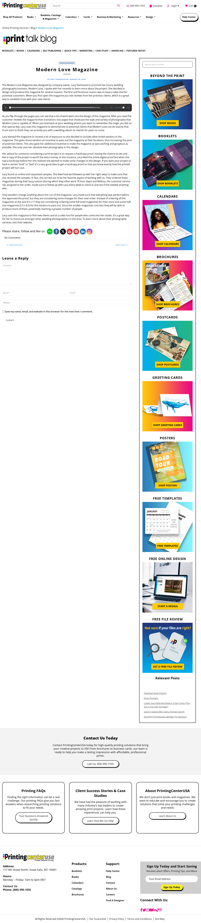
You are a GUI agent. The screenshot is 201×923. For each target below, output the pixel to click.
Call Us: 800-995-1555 (100, 764)
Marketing (86, 50)
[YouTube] (151, 910)
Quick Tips (70, 50)
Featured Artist (136, 50)
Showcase (117, 50)
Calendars (33, 50)
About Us (111, 888)
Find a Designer (115, 900)
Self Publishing (52, 50)
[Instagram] (147, 910)
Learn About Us (167, 816)
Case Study (101, 50)
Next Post (120, 245)
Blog (108, 877)
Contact (110, 882)
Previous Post (16, 245)
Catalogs (77, 888)
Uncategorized (67, 63)
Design (150, 17)
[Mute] (111, 107)
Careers (110, 894)
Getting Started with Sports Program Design (164, 711)
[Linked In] (128, 238)
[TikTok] (157, 910)
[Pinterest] (160, 910)
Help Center (189, 17)
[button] (118, 6)
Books (20, 50)
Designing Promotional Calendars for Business (165, 716)
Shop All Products (12, 17)
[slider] (54, 107)
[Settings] (128, 107)
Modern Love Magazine (51, 28)
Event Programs (151, 698)
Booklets (8, 50)
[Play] (6, 107)
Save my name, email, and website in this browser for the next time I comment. (49, 311)
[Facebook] (141, 910)
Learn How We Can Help (100, 820)
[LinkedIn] (154, 910)
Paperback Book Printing (155, 693)
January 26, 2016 (78, 79)
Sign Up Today (171, 887)
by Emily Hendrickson (58, 79)
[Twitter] (144, 910)
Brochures (78, 894)
